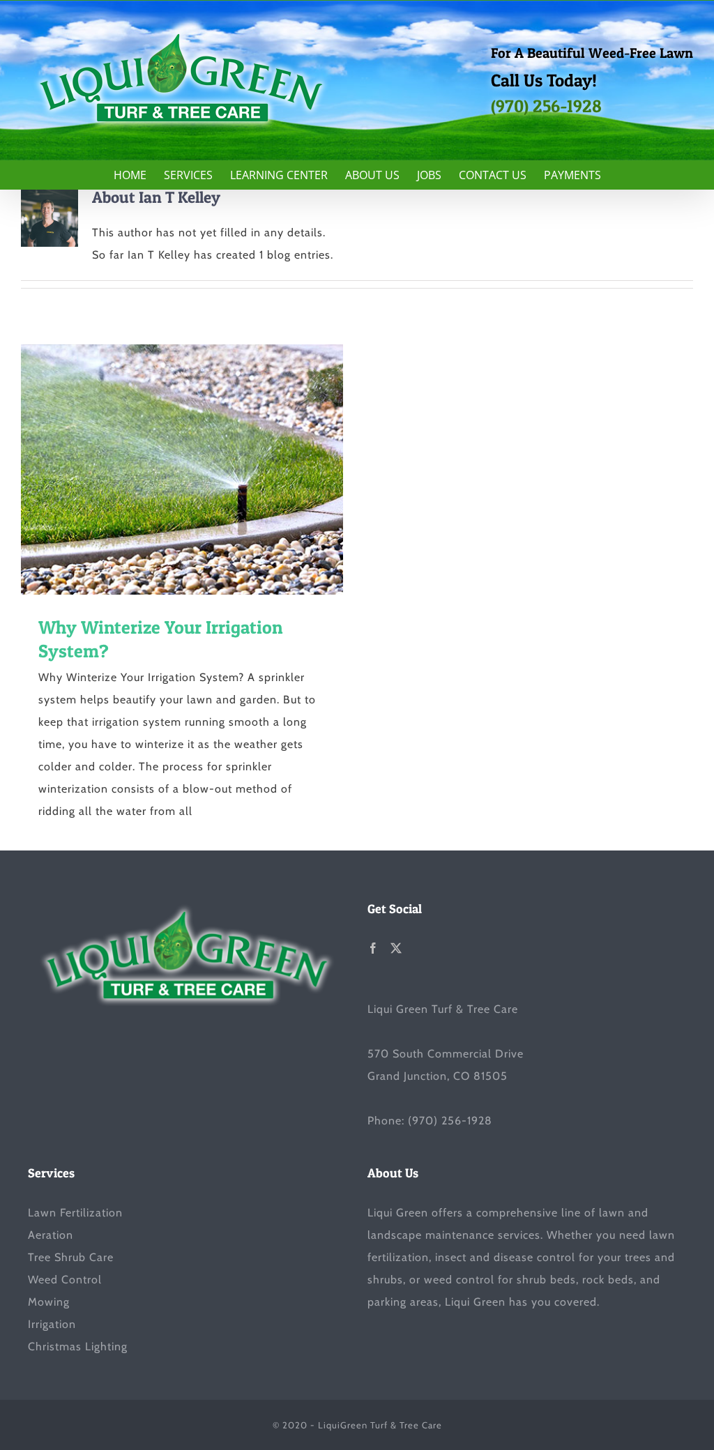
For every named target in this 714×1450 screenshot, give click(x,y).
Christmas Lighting (78, 1346)
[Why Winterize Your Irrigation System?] (182, 469)
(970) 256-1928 (546, 106)
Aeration (50, 1235)
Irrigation (52, 1324)
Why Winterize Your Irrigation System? (157, 470)
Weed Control (65, 1279)
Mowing (49, 1301)
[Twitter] (396, 948)
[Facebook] (373, 948)
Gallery (207, 470)
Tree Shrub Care (71, 1257)
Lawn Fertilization (75, 1212)
